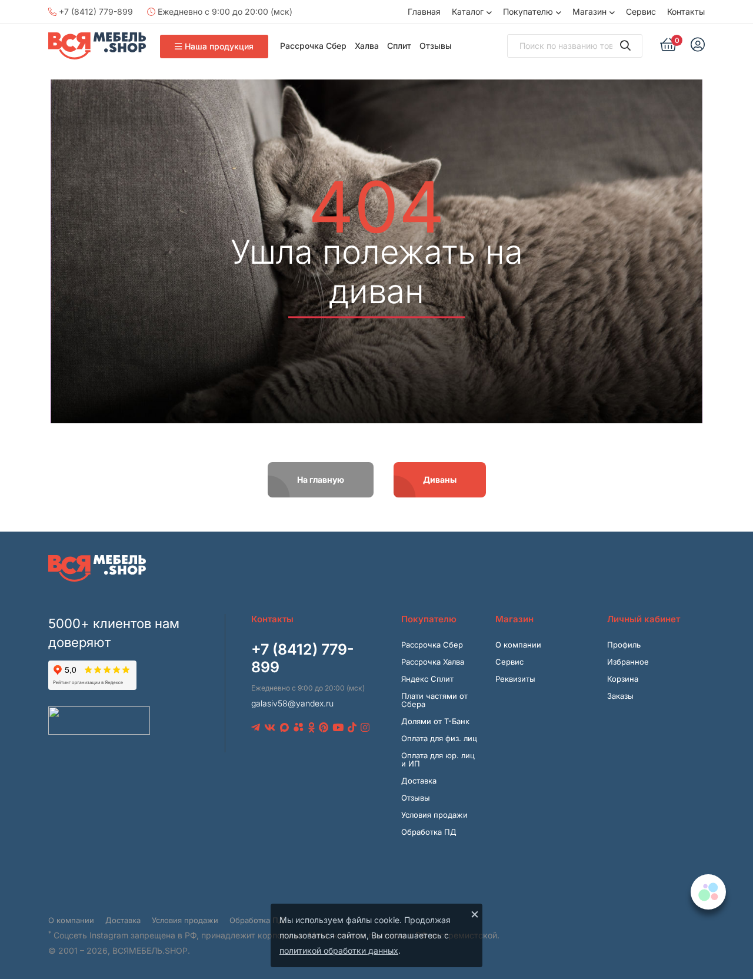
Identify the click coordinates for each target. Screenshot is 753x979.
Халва (367, 46)
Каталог (468, 11)
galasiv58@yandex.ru (292, 703)
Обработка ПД (429, 832)
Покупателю (528, 11)
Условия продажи (434, 814)
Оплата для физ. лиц (439, 738)
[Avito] (299, 727)
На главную (320, 479)
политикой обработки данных (338, 950)
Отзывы (435, 46)
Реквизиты (515, 678)
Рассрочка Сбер (313, 46)
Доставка (419, 780)
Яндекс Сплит (427, 678)
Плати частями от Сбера (434, 700)
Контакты (686, 11)
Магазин (589, 11)
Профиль (624, 644)
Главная (424, 11)
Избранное (628, 661)
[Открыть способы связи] (708, 892)
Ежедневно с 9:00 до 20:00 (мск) (223, 11)
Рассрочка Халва (432, 661)
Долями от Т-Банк (435, 721)
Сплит (399, 46)
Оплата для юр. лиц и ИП (438, 759)
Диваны (440, 479)
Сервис (641, 11)
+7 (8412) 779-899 (94, 11)
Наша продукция (219, 46)
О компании (518, 644)
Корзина (622, 678)
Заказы (620, 696)
